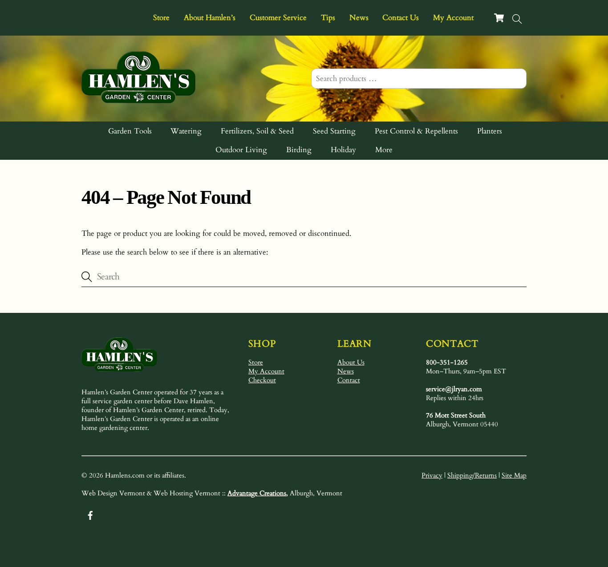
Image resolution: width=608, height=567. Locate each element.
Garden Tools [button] (130, 131)
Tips (328, 17)
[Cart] (499, 18)
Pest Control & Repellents (416, 131)
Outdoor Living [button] (241, 150)
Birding (299, 150)
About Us (351, 362)
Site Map (514, 475)
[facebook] (90, 514)
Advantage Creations (256, 493)
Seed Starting (334, 131)
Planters (489, 131)
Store (161, 17)
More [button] (384, 150)
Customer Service (278, 17)
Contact (348, 380)
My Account (453, 17)
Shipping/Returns (472, 475)
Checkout (262, 380)
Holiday (343, 150)
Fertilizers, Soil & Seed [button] (257, 131)
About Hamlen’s (209, 17)
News (359, 17)
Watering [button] (186, 131)
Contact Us (400, 17)
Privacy (432, 475)
